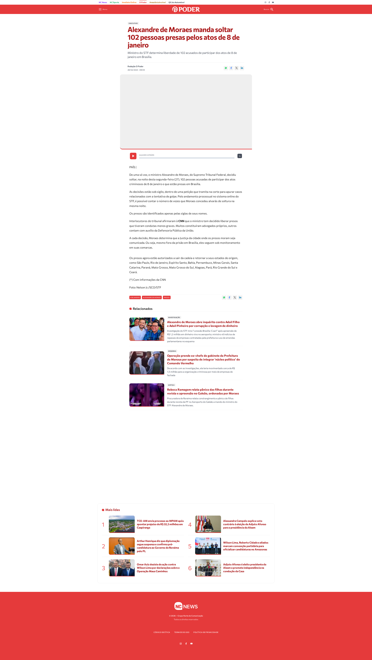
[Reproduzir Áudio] (133, 156)
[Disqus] (186, 453)
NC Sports (114, 2)
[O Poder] (186, 9)
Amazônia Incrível (158, 2)
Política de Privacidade (205, 632)
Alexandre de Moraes (152, 297)
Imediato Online (129, 2)
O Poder (143, 2)
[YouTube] (273, 2)
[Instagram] (265, 2)
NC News (103, 2)
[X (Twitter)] (236, 68)
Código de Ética (162, 632)
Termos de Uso (181, 632)
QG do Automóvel (176, 2)
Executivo (133, 23)
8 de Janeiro (135, 297)
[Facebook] (269, 2)
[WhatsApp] (226, 68)
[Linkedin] (242, 68)
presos (167, 297)
